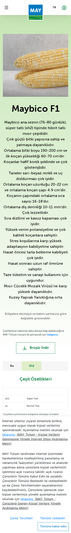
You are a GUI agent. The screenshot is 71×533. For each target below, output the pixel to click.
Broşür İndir (39, 348)
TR (54, 7)
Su (12, 366)
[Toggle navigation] (6, 7)
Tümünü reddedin (52, 518)
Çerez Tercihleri (21, 518)
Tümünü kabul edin (53, 526)
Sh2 (31, 366)
